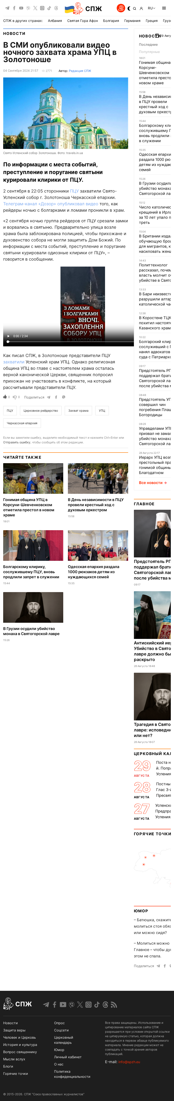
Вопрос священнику (20, 1052)
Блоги (8, 1066)
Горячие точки (152, 834)
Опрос (59, 1023)
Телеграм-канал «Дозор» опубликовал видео (50, 203)
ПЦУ (74, 191)
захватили (13, 361)
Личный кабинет (68, 1057)
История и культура (20, 1044)
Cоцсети (61, 1030)
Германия (132, 21)
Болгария (111, 21)
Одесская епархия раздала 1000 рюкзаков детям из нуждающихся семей (93, 571)
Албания (55, 21)
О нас (58, 1064)
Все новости (151, 482)
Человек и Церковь (19, 1037)
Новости (14, 33)
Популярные (149, 52)
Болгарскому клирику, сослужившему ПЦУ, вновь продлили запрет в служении (31, 571)
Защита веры (14, 1030)
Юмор (141, 911)
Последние (148, 44)
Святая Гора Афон (82, 21)
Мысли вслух (14, 1059)
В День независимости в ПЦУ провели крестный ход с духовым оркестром (96, 504)
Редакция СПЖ (80, 71)
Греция (152, 21)
